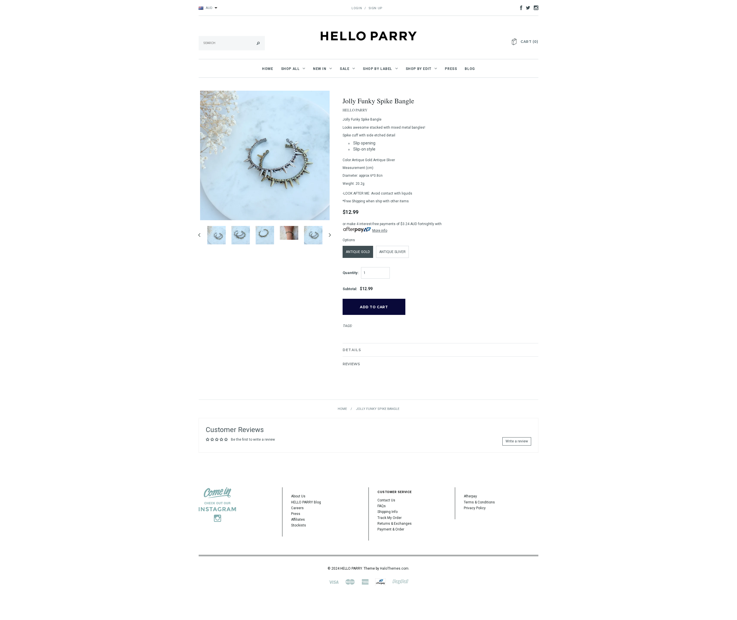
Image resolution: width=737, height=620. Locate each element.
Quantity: (351, 273)
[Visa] (334, 582)
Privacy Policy (475, 508)
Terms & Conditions (479, 502)
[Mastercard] (350, 582)
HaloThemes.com (394, 568)
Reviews (351, 364)
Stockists (298, 525)
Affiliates (298, 520)
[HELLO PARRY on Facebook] (519, 7)
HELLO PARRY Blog (306, 502)
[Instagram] (217, 504)
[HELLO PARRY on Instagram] (534, 7)
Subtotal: (350, 289)
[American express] (365, 582)
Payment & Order (390, 529)
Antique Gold (358, 252)
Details (352, 350)
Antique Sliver (392, 252)
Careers (297, 508)
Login (357, 8)
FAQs (381, 506)
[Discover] (380, 582)
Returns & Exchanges (394, 524)
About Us (298, 496)
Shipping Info (387, 512)
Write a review (517, 441)
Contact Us (386, 500)
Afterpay (470, 496)
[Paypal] (400, 582)
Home (342, 409)
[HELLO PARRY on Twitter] (526, 7)
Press (295, 514)
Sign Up (375, 8)
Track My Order (389, 518)
